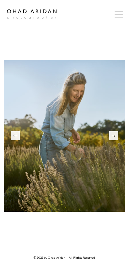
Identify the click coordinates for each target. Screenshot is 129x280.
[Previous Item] (15, 135)
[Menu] (119, 14)
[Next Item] (113, 135)
